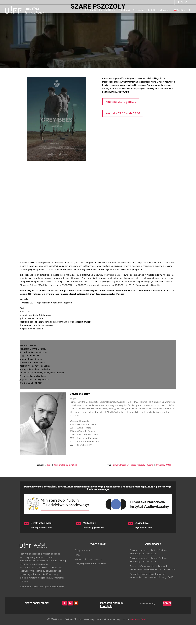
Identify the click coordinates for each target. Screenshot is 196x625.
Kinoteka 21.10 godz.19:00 (122, 113)
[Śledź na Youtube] (76, 603)
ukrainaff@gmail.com (93, 527)
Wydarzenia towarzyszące (88, 559)
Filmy (77, 554)
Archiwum (163, 10)
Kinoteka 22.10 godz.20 (120, 102)
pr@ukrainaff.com (143, 527)
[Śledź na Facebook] (64, 603)
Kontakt (151, 10)
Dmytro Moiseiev (121, 465)
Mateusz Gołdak (139, 619)
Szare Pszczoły (138, 465)
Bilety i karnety (82, 550)
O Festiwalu (90, 10)
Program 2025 (106, 10)
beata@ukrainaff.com (41, 527)
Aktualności (124, 10)
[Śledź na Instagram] (70, 603)
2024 (49, 465)
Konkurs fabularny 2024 (65, 465)
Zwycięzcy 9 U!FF (163, 465)
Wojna (150, 465)
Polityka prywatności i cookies (90, 563)
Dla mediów (138, 10)
